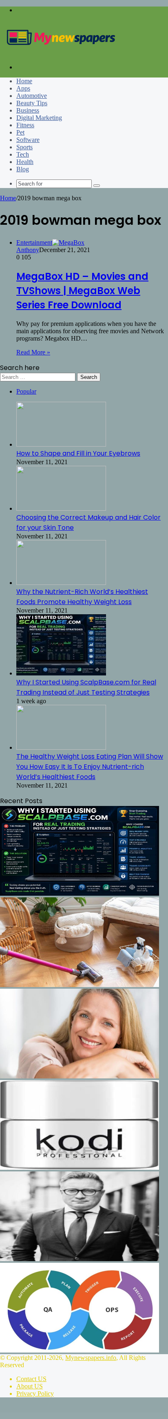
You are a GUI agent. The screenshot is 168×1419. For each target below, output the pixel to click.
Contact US (31, 1378)
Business (27, 110)
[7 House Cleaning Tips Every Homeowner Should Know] (79, 984)
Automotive (31, 95)
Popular (26, 391)
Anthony (27, 249)
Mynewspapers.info (90, 1357)
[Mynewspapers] (61, 53)
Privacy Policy (35, 1393)
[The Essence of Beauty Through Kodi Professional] (79, 1167)
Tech (22, 154)
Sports (24, 147)
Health (24, 161)
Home (24, 80)
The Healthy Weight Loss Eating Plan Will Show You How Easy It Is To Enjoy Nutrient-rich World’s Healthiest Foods (89, 766)
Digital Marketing (39, 117)
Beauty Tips (31, 103)
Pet (20, 132)
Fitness (25, 125)
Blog (22, 169)
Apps (23, 88)
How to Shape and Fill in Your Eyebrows (78, 453)
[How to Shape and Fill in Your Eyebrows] (61, 444)
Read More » (33, 352)
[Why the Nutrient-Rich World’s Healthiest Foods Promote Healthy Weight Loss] (61, 582)
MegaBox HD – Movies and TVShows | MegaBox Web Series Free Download (82, 291)
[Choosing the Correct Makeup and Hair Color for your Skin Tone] (61, 508)
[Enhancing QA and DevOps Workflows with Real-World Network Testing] (79, 1350)
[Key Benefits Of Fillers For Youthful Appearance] (79, 1076)
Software (28, 139)
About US (29, 1386)
